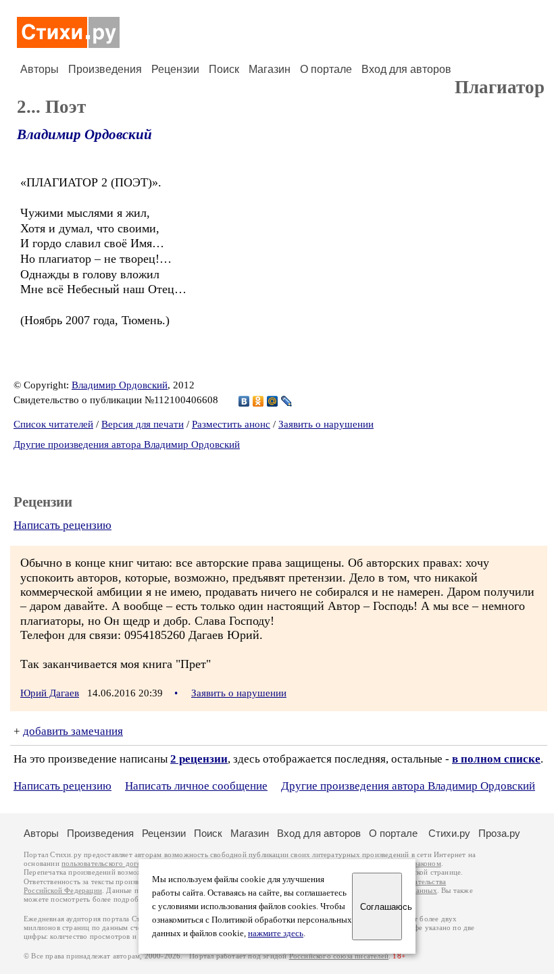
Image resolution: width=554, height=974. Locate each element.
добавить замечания (73, 731)
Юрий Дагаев (49, 693)
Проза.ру (499, 833)
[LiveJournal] (287, 401)
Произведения (105, 69)
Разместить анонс (231, 424)
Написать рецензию (62, 525)
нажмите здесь (275, 933)
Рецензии (175, 69)
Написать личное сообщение (196, 785)
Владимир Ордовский (84, 134)
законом (427, 863)
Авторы (39, 69)
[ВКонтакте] (244, 401)
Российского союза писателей (338, 956)
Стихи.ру (449, 833)
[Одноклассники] (258, 401)
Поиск (224, 69)
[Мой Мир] (273, 401)
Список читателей (53, 424)
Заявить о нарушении (326, 424)
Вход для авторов (406, 69)
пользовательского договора (109, 863)
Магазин (270, 69)
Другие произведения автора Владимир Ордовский (127, 444)
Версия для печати (142, 424)
